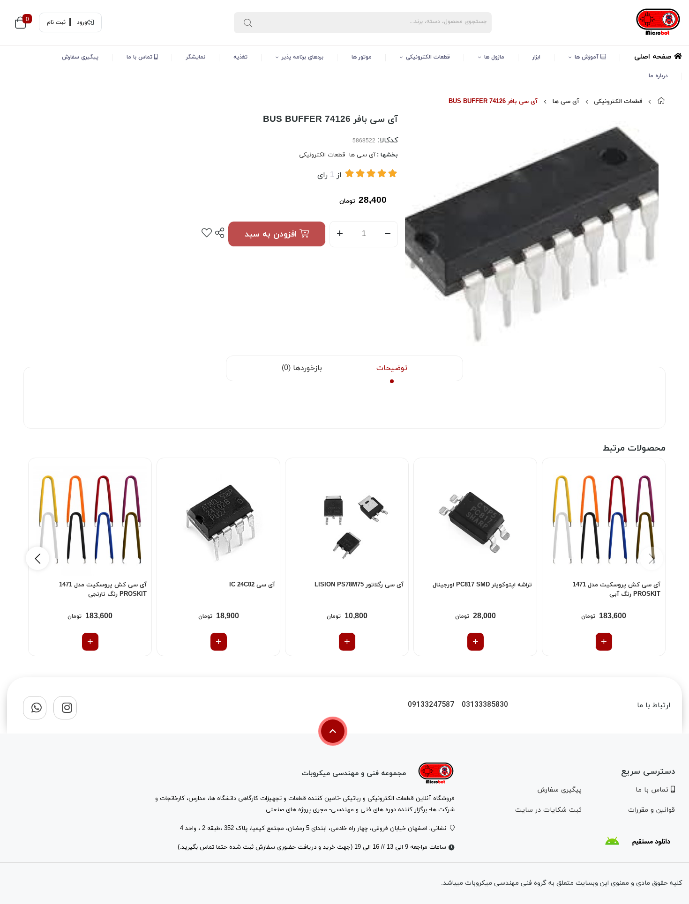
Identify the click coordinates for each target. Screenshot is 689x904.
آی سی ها (566, 101)
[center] (248, 22)
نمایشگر (195, 57)
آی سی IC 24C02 (252, 585)
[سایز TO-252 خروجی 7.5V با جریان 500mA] (347, 519)
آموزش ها (587, 57)
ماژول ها (494, 57)
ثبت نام (56, 22)
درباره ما (658, 76)
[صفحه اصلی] (661, 101)
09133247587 (431, 705)
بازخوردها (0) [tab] (302, 368)
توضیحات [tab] (391, 368)
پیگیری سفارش (80, 57)
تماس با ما (140, 57)
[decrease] (388, 234)
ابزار (536, 57)
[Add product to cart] (604, 641)
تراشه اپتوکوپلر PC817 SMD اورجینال (482, 585)
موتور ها (362, 57)
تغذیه (240, 57)
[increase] (340, 234)
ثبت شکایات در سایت (548, 810)
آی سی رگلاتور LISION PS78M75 (359, 585)
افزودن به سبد (272, 234)
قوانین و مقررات (651, 810)
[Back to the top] (332, 731)
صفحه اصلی (654, 57)
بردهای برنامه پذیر (302, 57)
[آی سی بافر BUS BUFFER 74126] (436, 773)
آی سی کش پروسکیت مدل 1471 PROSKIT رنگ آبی (616, 590)
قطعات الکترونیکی (428, 57)
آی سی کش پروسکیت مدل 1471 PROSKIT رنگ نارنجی (103, 590)
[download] (637, 841)
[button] (37, 558)
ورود (82, 22)
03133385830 (485, 705)
